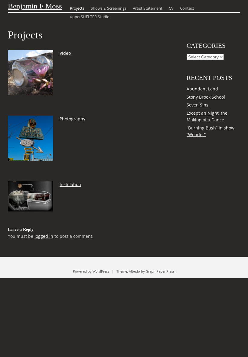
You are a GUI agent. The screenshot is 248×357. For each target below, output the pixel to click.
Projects (77, 8)
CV (171, 8)
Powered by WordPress (91, 271)
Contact (187, 8)
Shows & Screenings (108, 8)
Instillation (70, 184)
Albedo (134, 271)
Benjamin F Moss (35, 6)
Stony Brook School (206, 97)
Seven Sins (197, 105)
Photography (72, 119)
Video (65, 53)
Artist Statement (147, 8)
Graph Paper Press (160, 271)
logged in (43, 236)
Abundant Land (202, 89)
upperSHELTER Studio (89, 16)
